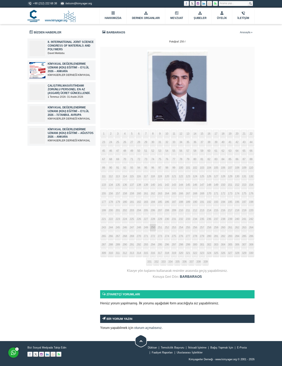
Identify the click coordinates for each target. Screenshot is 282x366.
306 (237, 244)
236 (209, 219)
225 (132, 219)
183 (146, 201)
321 (188, 253)
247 (132, 227)
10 (166, 133)
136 (125, 184)
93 (131, 167)
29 (145, 142)
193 (216, 201)
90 (110, 167)
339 (205, 261)
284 (237, 236)
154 (251, 184)
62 (223, 150)
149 (216, 184)
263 (244, 227)
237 (216, 219)
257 (202, 227)
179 (118, 201)
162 (153, 193)
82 (208, 159)
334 (170, 261)
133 (104, 184)
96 (152, 167)
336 (184, 261)
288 (111, 244)
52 (152, 150)
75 (159, 159)
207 (160, 210)
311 (118, 253)
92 (124, 167)
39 (215, 142)
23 (103, 142)
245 (118, 227)
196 (237, 201)
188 (181, 201)
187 (174, 201)
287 (104, 244)
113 (118, 176)
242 (251, 219)
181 (132, 201)
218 (237, 210)
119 (160, 176)
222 (111, 219)
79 (187, 159)
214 (209, 210)
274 (167, 236)
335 (177, 261)
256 (195, 227)
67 (103, 159)
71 (131, 159)
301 (202, 244)
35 (187, 142)
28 (138, 142)
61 (215, 150)
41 (230, 142)
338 (198, 261)
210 (181, 210)
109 (244, 167)
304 (223, 244)
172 (223, 193)
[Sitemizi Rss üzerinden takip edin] (215, 3)
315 (146, 253)
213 (202, 210)
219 (244, 210)
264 (251, 227)
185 (160, 201)
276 (181, 236)
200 (111, 210)
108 (237, 167)
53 (159, 150)
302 (209, 244)
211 (188, 210)
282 (223, 236)
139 (146, 184)
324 (209, 253)
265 (104, 236)
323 (202, 253)
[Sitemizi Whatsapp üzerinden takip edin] (209, 3)
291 (132, 244)
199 (104, 210)
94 (138, 167)
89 (103, 167)
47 (117, 150)
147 (202, 184)
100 (181, 167)
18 (223, 133)
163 (160, 193)
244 (111, 227)
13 (187, 133)
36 (194, 142)
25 (117, 142)
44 (251, 142)
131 (244, 176)
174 (237, 193)
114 (125, 176)
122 (181, 176)
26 (124, 142)
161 (146, 193)
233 (188, 219)
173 (230, 193)
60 (208, 150)
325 (216, 253)
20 (237, 133)
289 (118, 244)
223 (118, 219)
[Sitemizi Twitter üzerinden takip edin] (192, 3)
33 (173, 142)
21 (244, 133)
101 (188, 167)
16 (208, 133)
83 (215, 159)
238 (223, 219)
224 (125, 219)
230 (167, 219)
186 (167, 201)
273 (160, 236)
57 (187, 150)
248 (139, 227)
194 (223, 201)
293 (146, 244)
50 (138, 150)
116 (139, 176)
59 (201, 150)
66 (251, 150)
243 (104, 227)
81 (201, 159)
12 (180, 133)
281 (216, 236)
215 (216, 210)
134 (111, 184)
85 (230, 159)
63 (230, 150)
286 (251, 236)
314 (139, 253)
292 (139, 244)
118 (153, 176)
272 (153, 236)
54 (166, 150)
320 (181, 253)
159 (132, 193)
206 (153, 210)
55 (173, 150)
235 (202, 219)
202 (125, 210)
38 (208, 142)
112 (111, 176)
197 (244, 201)
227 (146, 219)
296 (167, 244)
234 (195, 219)
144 (181, 184)
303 (216, 244)
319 (174, 253)
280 (209, 236)
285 (244, 236)
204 (139, 210)
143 (174, 184)
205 (146, 210)
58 (194, 150)
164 (167, 193)
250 (153, 227)
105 (216, 167)
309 (104, 253)
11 (174, 133)
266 (111, 236)
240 (237, 219)
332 (156, 261)
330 (251, 253)
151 (230, 184)
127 (216, 176)
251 (160, 227)
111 (104, 176)
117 (146, 176)
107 (230, 167)
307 (244, 244)
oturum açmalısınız (148, 328)
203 (132, 210)
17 (215, 133)
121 (174, 176)
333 (163, 261)
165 (174, 193)
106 (223, 167)
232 (181, 219)
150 (223, 184)
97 (159, 167)
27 (131, 142)
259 (216, 227)
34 (180, 142)
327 (230, 253)
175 (244, 193)
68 (110, 159)
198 (251, 201)
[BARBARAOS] (177, 122)
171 (216, 193)
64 (237, 150)
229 (160, 219)
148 (209, 184)
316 (153, 253)
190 (195, 201)
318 (167, 253)
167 (188, 193)
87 (244, 159)
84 (223, 159)
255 (188, 227)
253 (174, 227)
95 (145, 167)
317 (160, 253)
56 (180, 150)
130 (237, 176)
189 (188, 201)
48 (124, 150)
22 (251, 133)
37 (201, 142)
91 (117, 167)
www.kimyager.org (226, 359)
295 (160, 244)
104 (209, 167)
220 (251, 210)
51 (145, 150)
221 (104, 219)
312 (125, 253)
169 (202, 193)
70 (124, 159)
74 (152, 159)
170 (209, 193)
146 (195, 184)
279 (202, 236)
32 (166, 142)
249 (146, 227)
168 (195, 193)
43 (244, 142)
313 (132, 253)
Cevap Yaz (39, 335)
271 (146, 236)
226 (139, 219)
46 (110, 150)
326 (223, 253)
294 (153, 244)
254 (181, 227)
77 (173, 159)
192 (209, 201)
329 (244, 253)
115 (132, 176)
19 (230, 133)
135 (118, 184)
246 (125, 227)
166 (181, 193)
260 (223, 227)
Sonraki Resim (244, 42)
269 (132, 236)
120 (167, 176)
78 (180, 159)
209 (174, 210)
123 (188, 176)
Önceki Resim (110, 42)
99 (173, 167)
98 (166, 167)
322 (195, 253)
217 (230, 210)
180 (125, 201)
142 (167, 184)
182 (139, 201)
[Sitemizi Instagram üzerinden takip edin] (198, 3)
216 (223, 210)
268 (125, 236)
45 (103, 150)
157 (118, 193)
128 (223, 176)
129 (230, 176)
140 (153, 184)
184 (153, 201)
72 (138, 159)
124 (195, 176)
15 (201, 133)
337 (191, 261)
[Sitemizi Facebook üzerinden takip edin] (186, 3)
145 (188, 184)
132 (251, 176)
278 (195, 236)
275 (174, 236)
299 (188, 244)
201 (118, 210)
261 (230, 227)
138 (139, 184)
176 (251, 193)
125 (202, 176)
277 (188, 236)
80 (194, 159)
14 (194, 133)
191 (202, 201)
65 (244, 150)
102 (195, 167)
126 (209, 176)
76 (166, 159)
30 (152, 142)
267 (118, 236)
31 (159, 142)
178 (111, 201)
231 (174, 219)
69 (117, 159)
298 (181, 244)
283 (230, 236)
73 (145, 159)
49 (131, 150)
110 (251, 167)
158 (125, 193)
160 (139, 193)
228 (153, 219)
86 (237, 159)
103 (202, 167)
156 (111, 193)
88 (251, 159)
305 (230, 244)
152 (237, 184)
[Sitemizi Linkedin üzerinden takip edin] (203, 3)
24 (110, 142)
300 (195, 244)
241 (244, 219)
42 (237, 142)
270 (139, 236)
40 (223, 142)
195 (230, 201)
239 (230, 219)
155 (104, 193)
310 (111, 253)
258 (209, 227)
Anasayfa (245, 32)
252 (167, 227)
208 (167, 210)
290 (125, 244)
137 (132, 184)
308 (251, 244)
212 (195, 210)
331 (149, 261)
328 (237, 253)
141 (160, 184)
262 (237, 227)
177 (104, 201)
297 (174, 244)
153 (244, 184)
